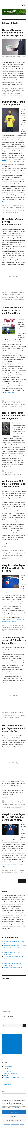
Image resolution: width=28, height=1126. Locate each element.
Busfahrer (19, 294)
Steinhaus (16, 717)
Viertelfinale (4, 806)
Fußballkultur (16, 403)
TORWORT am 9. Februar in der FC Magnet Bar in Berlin (12, 310)
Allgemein (21, 292)
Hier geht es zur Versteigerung (9, 864)
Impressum (22, 1124)
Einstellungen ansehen (14, 1120)
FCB (20, 296)
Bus (15, 294)
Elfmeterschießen (19, 802)
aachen (3, 714)
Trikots (18, 93)
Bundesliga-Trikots (20, 205)
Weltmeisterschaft (12, 806)
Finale (3, 210)
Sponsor (11, 93)
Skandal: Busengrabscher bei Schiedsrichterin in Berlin (14, 640)
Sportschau (4, 557)
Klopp (17, 210)
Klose (15, 804)
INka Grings (5, 555)
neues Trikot (19, 91)
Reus (24, 210)
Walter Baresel (11, 557)
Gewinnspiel (8, 210)
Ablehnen (14, 1116)
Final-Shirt (21, 209)
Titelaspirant (16, 299)
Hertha (14, 627)
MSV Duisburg (11, 555)
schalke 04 (20, 555)
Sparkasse (15, 629)
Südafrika (23, 804)
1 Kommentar (19, 474)
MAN (16, 244)
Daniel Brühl (16, 552)
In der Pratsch (7, 1068)
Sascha (6, 88)
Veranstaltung (5, 406)
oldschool (4, 629)
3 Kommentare (5, 719)
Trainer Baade (7, 1084)
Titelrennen (21, 299)
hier (4, 546)
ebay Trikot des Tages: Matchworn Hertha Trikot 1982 (14, 568)
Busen (19, 714)
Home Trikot (15, 472)
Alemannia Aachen (10, 714)
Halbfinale (21, 553)
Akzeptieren (14, 1112)
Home (4, 1091)
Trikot (15, 93)
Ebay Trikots (21, 625)
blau (11, 627)
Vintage (20, 629)
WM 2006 (21, 806)
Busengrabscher (5, 715)
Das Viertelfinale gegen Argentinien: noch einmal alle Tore (13, 728)
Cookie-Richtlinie (7, 1124)
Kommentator (5, 297)
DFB (13, 802)
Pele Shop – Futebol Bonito (10, 1073)
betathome (18, 90)
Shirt (3, 212)
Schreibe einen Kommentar (16, 95)
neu (14, 91)
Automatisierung (8, 1066)
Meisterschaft (20, 297)
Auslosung (7, 552)
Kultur (20, 403)
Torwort (6, 1082)
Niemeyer (18, 715)
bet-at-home (12, 90)
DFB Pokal (6, 209)
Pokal (16, 555)
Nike (3, 474)
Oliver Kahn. (5, 299)
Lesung (3, 404)
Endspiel (16, 209)
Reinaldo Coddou (10, 404)
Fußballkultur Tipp (9, 392)
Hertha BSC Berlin (9, 91)
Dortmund (11, 209)
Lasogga (21, 472)
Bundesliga (7, 872)
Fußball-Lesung (8, 403)
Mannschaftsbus (12, 297)
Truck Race (4, 301)
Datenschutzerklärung (15, 1124)
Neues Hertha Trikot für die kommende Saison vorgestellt (14, 415)
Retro (11, 629)
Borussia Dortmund (18, 207)
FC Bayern (15, 296)
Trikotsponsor (5, 95)
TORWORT (21, 320)
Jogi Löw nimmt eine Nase (10, 961)
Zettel (8, 807)
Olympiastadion (5, 93)
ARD (3, 552)
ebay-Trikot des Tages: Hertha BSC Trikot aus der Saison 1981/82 (14, 817)
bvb (12, 296)
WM (18, 806)
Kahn (22, 296)
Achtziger (4, 627)
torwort (23, 404)
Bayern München (6, 207)
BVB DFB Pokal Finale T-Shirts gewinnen (13, 103)
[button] (25, 1096)
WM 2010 (4, 807)
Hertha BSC (9, 472)
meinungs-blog (7, 1071)
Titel (11, 299)
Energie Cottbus (5, 553)
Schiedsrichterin (9, 717)
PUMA (4, 159)
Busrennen (4, 296)
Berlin (8, 90)
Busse (9, 296)
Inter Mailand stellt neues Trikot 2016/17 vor (15, 945)
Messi (19, 804)
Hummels (14, 210)
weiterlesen (19, 84)
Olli (9, 299)
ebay (12, 872)
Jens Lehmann (10, 804)
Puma (21, 210)
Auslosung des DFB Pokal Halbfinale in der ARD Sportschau (14, 483)
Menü (23, 6)
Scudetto (6, 1075)
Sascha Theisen (18, 404)
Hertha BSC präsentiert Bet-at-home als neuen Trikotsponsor (13, 32)
